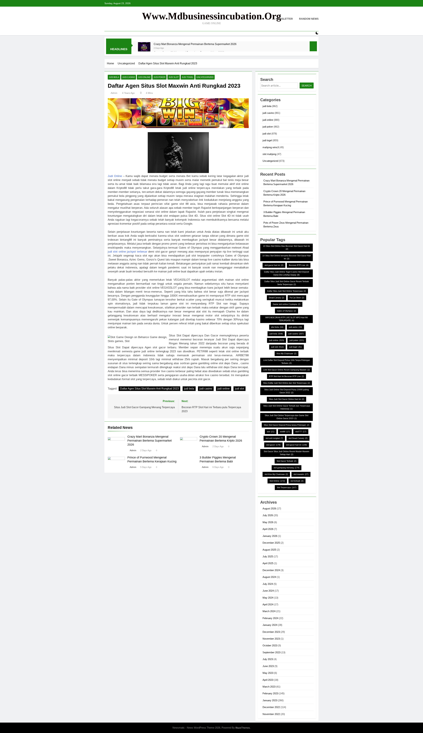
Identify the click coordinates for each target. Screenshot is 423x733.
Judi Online (115, 176)
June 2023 (268, 666)
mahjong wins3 (271, 147)
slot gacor (273, 445)
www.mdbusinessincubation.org (211, 16)
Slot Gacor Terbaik (286, 461)
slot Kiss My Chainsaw (276, 474)
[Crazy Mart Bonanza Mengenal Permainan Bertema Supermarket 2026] (144, 48)
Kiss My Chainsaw (286, 353)
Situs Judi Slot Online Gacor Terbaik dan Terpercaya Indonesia (286, 407)
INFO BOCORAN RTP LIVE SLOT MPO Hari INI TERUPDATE (286, 319)
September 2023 (271, 652)
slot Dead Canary (298, 438)
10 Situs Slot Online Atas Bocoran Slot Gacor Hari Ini (286, 247)
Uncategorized (204, 77)
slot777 (300, 432)
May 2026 (268, 522)
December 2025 (271, 542)
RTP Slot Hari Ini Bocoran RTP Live (286, 376)
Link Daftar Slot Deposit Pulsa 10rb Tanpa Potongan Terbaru (286, 361)
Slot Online (277, 481)
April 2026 (268, 529)
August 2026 (269, 508)
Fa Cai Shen (297, 298)
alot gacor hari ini (274, 265)
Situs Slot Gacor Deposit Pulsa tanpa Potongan (286, 425)
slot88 (285, 432)
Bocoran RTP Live (298, 265)
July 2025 (268, 556)
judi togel (187, 77)
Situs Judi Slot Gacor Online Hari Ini (286, 399)
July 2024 (268, 583)
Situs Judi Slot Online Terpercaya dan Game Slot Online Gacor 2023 (286, 417)
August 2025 (269, 549)
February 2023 (270, 693)
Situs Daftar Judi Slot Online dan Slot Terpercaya (286, 383)
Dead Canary (276, 298)
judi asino (295, 327)
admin (114, 93)
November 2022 (271, 714)
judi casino (128, 77)
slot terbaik (297, 481)
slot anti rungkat (274, 438)
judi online (144, 77)
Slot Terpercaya (286, 487)
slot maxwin (300, 474)
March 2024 (269, 611)
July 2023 (268, 659)
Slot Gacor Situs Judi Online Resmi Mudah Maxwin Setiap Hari (286, 453)
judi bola (114, 77)
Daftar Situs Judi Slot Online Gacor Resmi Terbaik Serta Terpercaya (286, 283)
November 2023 (271, 638)
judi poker (159, 77)
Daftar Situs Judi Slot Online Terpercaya (286, 291)
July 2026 (268, 515)
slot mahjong (269, 154)
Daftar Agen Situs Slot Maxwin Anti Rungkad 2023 (149, 388)
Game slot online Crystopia (286, 304)
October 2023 (270, 645)
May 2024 (268, 597)
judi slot (174, 77)
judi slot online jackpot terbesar (127, 251)
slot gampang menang (286, 468)
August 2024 (269, 577)
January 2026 (270, 536)
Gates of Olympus (286, 311)
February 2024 (270, 618)
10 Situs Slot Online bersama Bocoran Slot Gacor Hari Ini (286, 257)
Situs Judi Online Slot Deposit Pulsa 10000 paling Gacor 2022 (286, 391)
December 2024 (271, 570)
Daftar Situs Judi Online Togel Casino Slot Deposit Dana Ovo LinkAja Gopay (286, 273)
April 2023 (268, 679)
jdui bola (277, 327)
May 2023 (268, 672)
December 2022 (271, 707)
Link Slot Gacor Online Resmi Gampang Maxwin (286, 370)
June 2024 (268, 590)
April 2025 (268, 563)
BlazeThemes (242, 727)
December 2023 (271, 631)
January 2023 (270, 700)
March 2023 (269, 686)
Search (307, 85)
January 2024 (270, 625)
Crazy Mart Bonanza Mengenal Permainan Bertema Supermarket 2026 (195, 44)
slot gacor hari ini (296, 445)
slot (270, 432)
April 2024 (268, 604)
